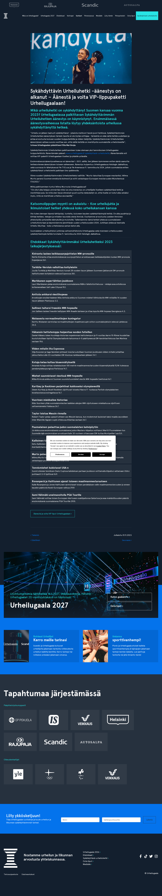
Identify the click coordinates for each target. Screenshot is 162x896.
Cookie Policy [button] (101, 446)
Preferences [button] (93, 448)
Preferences (59, 454)
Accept (102, 454)
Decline (81, 454)
